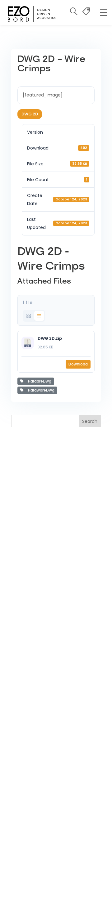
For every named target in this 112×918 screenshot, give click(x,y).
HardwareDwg (40, 390)
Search (89, 421)
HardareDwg (38, 381)
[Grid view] (29, 316)
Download (78, 364)
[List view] (39, 316)
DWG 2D (29, 114)
